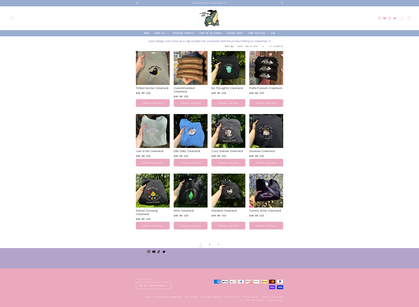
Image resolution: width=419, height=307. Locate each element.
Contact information (272, 297)
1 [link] (200, 244)
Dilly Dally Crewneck (187, 151)
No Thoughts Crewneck (227, 88)
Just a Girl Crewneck (150, 151)
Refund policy (232, 297)
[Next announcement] (282, 3)
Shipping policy (275, 300)
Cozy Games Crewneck (227, 151)
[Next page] (218, 244)
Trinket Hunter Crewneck (152, 88)
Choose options (153, 103)
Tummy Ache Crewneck (265, 211)
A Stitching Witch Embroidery (166, 297)
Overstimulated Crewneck (184, 90)
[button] (11, 18)
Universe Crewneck (262, 151)
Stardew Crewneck (224, 211)
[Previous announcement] (137, 3)
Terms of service (254, 300)
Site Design (191, 297)
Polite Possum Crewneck (265, 88)
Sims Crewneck (184, 211)
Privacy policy (251, 297)
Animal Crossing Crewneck (147, 212)
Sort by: (230, 46)
